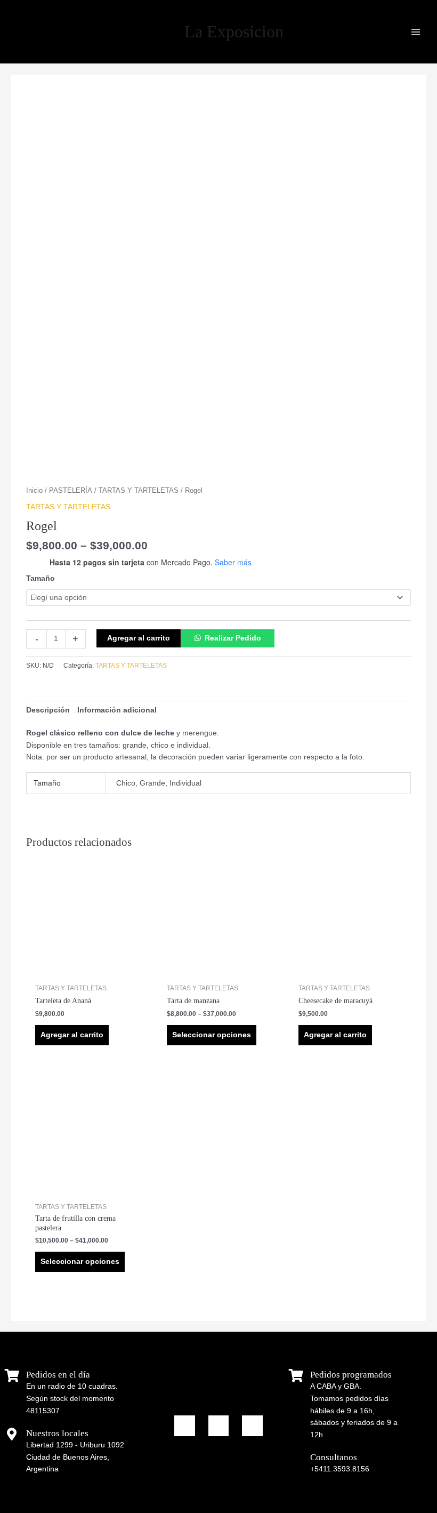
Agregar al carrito (138, 638)
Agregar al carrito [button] (72, 1035)
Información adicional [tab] (117, 710)
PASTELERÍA (70, 490)
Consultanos (333, 1457)
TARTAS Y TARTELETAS (139, 490)
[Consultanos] (295, 1458)
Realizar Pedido (233, 638)
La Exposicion (234, 31)
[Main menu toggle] (416, 31)
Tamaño (40, 578)
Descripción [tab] (48, 710)
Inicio (34, 490)
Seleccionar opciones (211, 1035)
